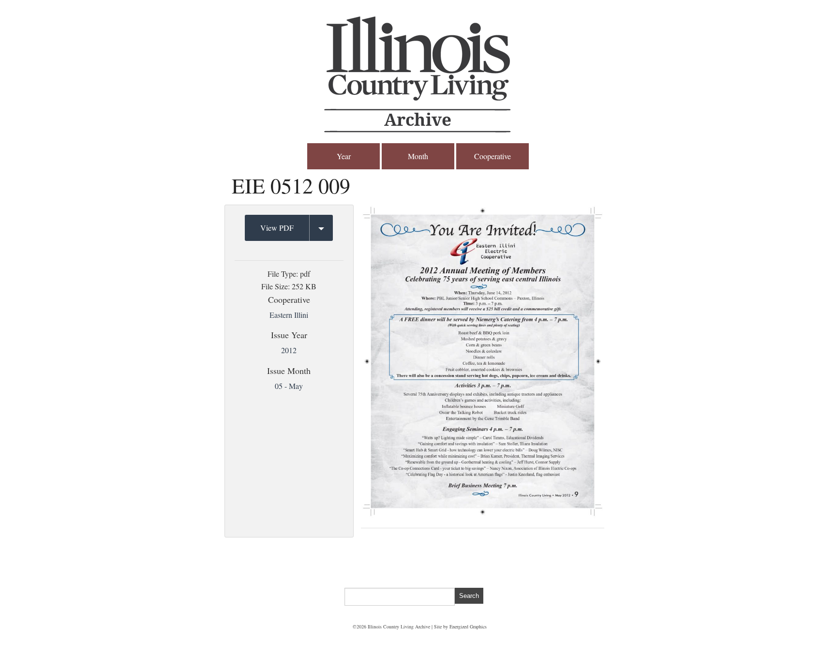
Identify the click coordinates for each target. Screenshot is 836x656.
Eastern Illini (288, 315)
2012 (289, 350)
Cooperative (492, 156)
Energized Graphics (468, 626)
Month (418, 156)
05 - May (289, 386)
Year (344, 156)
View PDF (277, 228)
